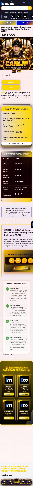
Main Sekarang (8, 394)
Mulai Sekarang (21, 268)
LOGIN (8, 23)
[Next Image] (31, 54)
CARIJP (3, 92)
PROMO (4, 483)
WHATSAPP (22, 483)
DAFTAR (25, 23)
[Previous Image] (1, 54)
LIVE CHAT (28, 483)
